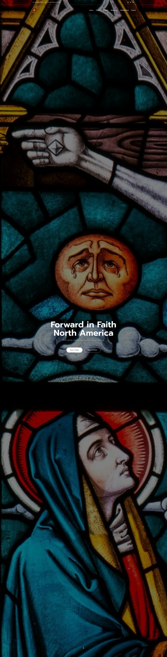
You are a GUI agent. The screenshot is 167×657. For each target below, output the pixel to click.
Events (133, 10)
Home (91, 10)
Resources (114, 10)
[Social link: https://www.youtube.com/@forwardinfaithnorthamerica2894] (130, 2)
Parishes (105, 10)
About (98, 10)
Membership (124, 10)
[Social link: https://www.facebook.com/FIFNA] (128, 2)
